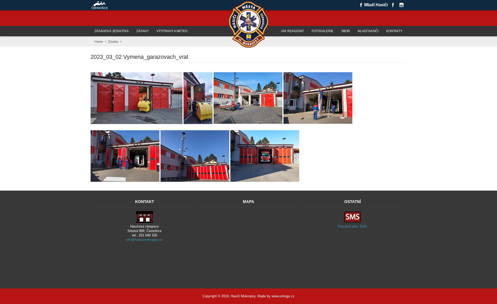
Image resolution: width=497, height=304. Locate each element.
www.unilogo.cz (283, 296)
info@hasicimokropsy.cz (144, 240)
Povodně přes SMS (352, 226)
